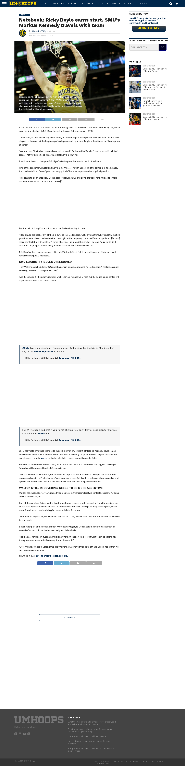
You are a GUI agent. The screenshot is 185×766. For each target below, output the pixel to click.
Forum (72, 3)
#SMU (25, 348)
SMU (66, 556)
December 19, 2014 (70, 358)
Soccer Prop (157, 761)
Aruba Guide (103, 764)
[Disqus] (69, 659)
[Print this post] (69, 118)
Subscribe (58, 3)
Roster (143, 3)
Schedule (101, 3)
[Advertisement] (69, 206)
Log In (45, 3)
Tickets (131, 3)
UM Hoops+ (117, 3)
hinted (44, 458)
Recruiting (85, 3)
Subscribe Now (139, 14)
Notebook (57, 556)
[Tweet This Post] (53, 118)
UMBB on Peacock (102, 761)
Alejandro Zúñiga (40, 31)
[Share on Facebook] (37, 118)
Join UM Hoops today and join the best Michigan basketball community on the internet (147, 20)
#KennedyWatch (43, 351)
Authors (134, 761)
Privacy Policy (120, 761)
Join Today (148, 28)
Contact (145, 761)
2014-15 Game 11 (43, 556)
